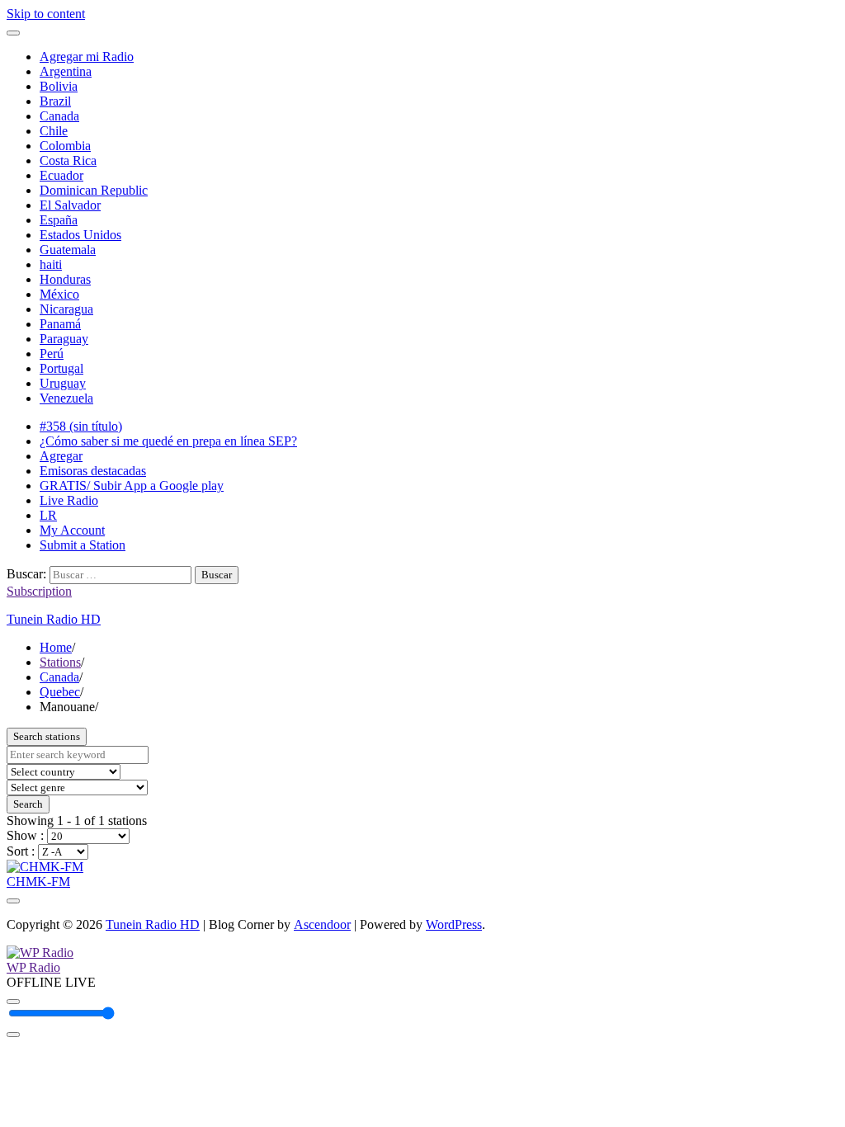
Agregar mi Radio (87, 57)
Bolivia (59, 86)
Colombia (65, 146)
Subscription (39, 591)
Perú (52, 354)
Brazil (55, 101)
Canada (59, 116)
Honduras (65, 279)
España (59, 220)
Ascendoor (322, 924)
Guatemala (68, 250)
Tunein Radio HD (54, 619)
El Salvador (70, 205)
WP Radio (33, 967)
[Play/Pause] (13, 1001)
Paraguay (64, 339)
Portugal (61, 368)
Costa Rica (68, 160)
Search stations (46, 736)
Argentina (66, 71)
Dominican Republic (94, 190)
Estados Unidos (80, 235)
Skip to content (46, 14)
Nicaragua (66, 309)
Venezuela (66, 398)
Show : (27, 835)
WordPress (454, 924)
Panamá (60, 324)
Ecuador (61, 175)
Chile (54, 131)
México (59, 294)
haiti (51, 264)
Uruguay (63, 383)
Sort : (22, 851)
